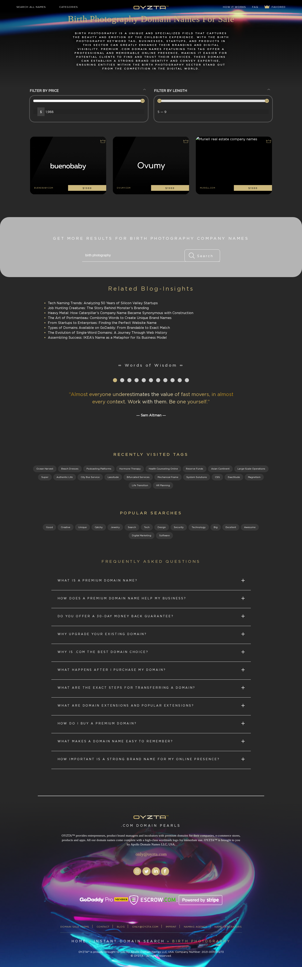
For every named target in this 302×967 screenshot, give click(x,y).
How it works (234, 7)
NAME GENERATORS (228, 926)
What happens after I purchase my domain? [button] (112, 669)
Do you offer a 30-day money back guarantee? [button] (116, 616)
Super (44, 477)
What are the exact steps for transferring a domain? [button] (127, 687)
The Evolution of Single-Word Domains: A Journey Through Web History (107, 332)
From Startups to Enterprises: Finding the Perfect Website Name (102, 323)
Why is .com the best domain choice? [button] (103, 651)
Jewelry (115, 527)
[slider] (143, 101)
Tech (147, 527)
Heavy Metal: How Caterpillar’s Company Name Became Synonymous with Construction (120, 313)
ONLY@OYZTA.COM (145, 926)
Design (162, 527)
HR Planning (163, 485)
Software (164, 535)
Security (179, 527)
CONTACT (103, 926)
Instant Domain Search (129, 941)
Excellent (231, 527)
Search (132, 527)
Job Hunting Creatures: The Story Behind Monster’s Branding (98, 308)
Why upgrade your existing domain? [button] (102, 633)
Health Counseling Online (163, 468)
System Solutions (196, 477)
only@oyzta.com (151, 854)
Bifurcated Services (138, 477)
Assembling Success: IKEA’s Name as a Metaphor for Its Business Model (107, 337)
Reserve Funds (194, 468)
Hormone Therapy (130, 468)
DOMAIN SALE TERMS (74, 926)
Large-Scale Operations (251, 468)
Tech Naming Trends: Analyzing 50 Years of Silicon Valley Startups (103, 303)
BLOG (121, 926)
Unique (82, 527)
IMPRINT (171, 926)
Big (216, 527)
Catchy (99, 527)
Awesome (250, 527)
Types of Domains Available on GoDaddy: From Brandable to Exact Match (109, 327)
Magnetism (254, 477)
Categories (68, 7)
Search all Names (31, 7)
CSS (217, 477)
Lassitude (113, 477)
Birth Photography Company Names (189, 238)
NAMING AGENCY (195, 926)
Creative (65, 527)
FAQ (255, 7)
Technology (199, 527)
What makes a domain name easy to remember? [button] (115, 741)
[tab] (151, 581)
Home (78, 941)
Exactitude (234, 477)
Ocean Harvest (44, 468)
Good (49, 527)
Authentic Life (64, 477)
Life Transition (140, 485)
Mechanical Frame (168, 477)
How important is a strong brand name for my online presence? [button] (139, 759)
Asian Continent (220, 468)
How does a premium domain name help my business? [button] (122, 598)
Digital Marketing (141, 535)
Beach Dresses (69, 468)
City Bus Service (90, 477)
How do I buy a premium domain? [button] (97, 723)
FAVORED (278, 7)
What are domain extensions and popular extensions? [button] (126, 705)
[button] (102, 142)
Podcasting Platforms (98, 468)
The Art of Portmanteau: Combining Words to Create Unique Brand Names (110, 318)
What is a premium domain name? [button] (98, 580)
